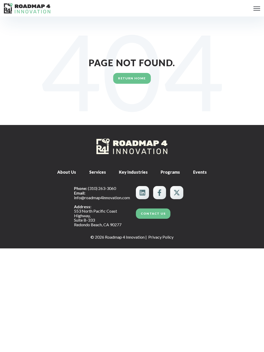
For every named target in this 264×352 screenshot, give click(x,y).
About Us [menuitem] (66, 172)
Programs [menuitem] (170, 172)
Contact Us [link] (153, 213)
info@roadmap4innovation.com (102, 197)
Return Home (132, 78)
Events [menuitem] (200, 172)
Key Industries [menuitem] (133, 172)
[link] (27, 7)
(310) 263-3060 (102, 188)
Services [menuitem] (97, 172)
